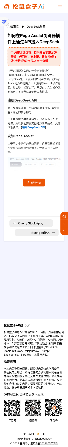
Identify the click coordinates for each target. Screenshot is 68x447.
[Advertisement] (34, 277)
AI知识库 (13, 26)
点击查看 (42, 61)
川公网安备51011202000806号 (34, 438)
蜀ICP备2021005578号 (44, 443)
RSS (42, 434)
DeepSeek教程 (36, 26)
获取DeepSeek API (33, 127)
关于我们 (28, 434)
